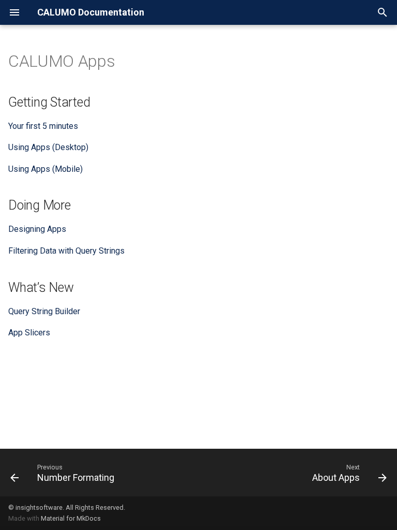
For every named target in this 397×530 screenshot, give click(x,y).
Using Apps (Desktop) (48, 147)
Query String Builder (44, 311)
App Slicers (29, 332)
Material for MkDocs (71, 518)
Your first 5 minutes (43, 126)
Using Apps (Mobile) (45, 169)
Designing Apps (37, 229)
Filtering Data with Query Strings (66, 251)
